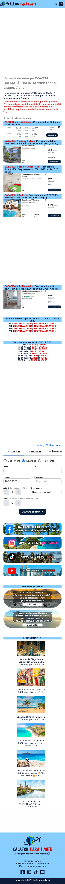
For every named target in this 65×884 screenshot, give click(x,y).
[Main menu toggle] (61, 4)
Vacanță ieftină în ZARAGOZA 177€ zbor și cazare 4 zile (31, 804)
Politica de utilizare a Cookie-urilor (33, 863)
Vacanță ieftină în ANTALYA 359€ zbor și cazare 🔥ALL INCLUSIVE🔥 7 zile (31, 773)
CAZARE (42, 345)
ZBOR (34, 345)
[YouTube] (42, 872)
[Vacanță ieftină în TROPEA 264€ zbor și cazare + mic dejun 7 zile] (31, 730)
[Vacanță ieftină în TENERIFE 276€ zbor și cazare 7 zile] (31, 704)
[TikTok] (35, 872)
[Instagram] (29, 872)
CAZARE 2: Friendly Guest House (23, 166)
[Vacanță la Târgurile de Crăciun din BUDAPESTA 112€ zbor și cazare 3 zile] (31, 648)
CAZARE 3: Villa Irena (16, 195)
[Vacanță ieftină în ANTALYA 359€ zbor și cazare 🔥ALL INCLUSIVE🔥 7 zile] (31, 758)
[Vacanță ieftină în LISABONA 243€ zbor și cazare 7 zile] (31, 677)
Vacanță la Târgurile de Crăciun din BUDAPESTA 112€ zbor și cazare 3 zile (31, 662)
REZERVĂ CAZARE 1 (45, 323)
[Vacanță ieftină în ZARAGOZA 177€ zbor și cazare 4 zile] (31, 789)
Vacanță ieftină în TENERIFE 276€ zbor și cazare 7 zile (31, 718)
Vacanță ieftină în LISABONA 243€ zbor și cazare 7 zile (31, 690)
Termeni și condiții (32, 861)
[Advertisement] (32, 40)
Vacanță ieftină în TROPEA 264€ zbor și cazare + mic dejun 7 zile (31, 743)
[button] (55, 4)
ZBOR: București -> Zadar (18, 122)
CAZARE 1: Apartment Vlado (20, 141)
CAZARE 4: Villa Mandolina (19, 286)
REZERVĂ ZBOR (23, 323)
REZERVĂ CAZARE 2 (45, 326)
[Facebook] (22, 872)
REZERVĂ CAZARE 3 (45, 328)
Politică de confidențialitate (32, 866)
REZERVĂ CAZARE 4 (45, 331)
